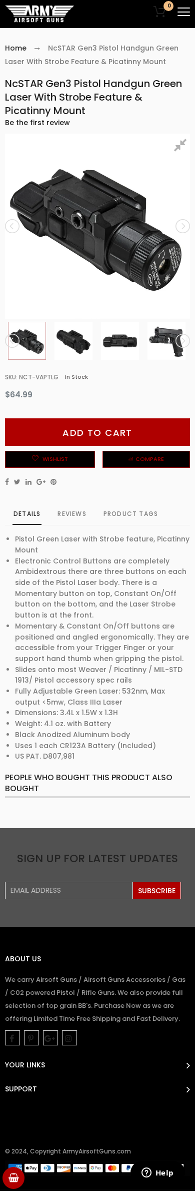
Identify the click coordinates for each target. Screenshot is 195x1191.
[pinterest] (31, 1037)
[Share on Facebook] (7, 482)
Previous (13, 226)
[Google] (50, 1037)
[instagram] (69, 1037)
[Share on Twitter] (17, 482)
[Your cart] (13, 1178)
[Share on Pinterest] (53, 482)
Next (182, 226)
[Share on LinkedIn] (29, 482)
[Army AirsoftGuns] (40, 14)
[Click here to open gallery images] (182, 147)
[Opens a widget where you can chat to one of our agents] (157, 1173)
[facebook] (12, 1037)
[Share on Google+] (41, 482)
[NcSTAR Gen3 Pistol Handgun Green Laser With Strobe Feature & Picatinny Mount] (27, 341)
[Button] (184, 12)
